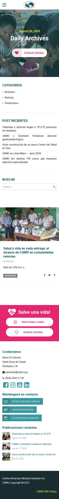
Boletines (10, 92)
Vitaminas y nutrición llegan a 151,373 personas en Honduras (29, 129)
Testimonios (11, 103)
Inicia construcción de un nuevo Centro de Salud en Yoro (29, 146)
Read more (10, 276)
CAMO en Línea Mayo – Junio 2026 (21, 153)
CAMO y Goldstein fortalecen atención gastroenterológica (29, 137)
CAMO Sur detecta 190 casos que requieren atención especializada (29, 160)
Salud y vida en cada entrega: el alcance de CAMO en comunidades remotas (28, 252)
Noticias (9, 97)
